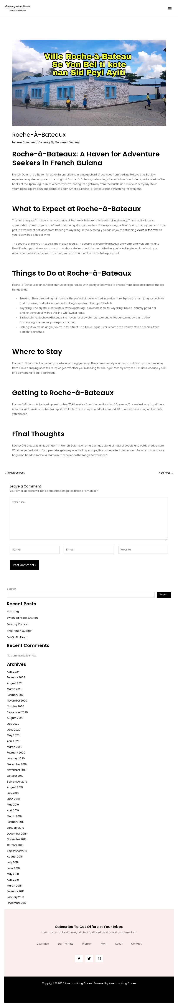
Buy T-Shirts (65, 943)
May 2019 (13, 804)
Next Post (166, 473)
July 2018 (13, 862)
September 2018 (17, 851)
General (43, 142)
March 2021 (14, 689)
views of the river (147, 230)
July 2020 (13, 724)
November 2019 (16, 770)
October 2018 (15, 845)
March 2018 (14, 885)
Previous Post (15, 473)
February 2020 (16, 752)
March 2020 (14, 747)
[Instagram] (99, 958)
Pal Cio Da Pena (16, 637)
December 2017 (16, 903)
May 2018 (13, 874)
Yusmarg (13, 611)
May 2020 (13, 735)
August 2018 (15, 856)
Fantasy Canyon (17, 624)
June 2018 (13, 868)
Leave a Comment (24, 142)
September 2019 (17, 781)
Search (11, 589)
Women (87, 943)
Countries (42, 943)
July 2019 (13, 793)
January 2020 (16, 758)
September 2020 (17, 712)
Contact (136, 943)
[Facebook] (79, 958)
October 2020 (15, 706)
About (118, 943)
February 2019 (16, 822)
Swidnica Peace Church (22, 618)
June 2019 (13, 799)
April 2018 (13, 880)
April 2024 (13, 672)
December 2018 (17, 833)
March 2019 (14, 816)
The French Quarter (19, 631)
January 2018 (15, 897)
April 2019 (13, 810)
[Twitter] (89, 958)
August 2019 (15, 787)
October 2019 (15, 776)
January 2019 (15, 828)
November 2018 (16, 839)
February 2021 (15, 695)
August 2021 (15, 683)
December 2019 (17, 764)
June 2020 (13, 729)
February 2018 (16, 891)
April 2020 (13, 741)
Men (103, 943)
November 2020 (17, 700)
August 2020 (15, 718)
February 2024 (16, 677)
